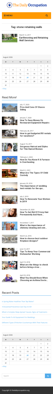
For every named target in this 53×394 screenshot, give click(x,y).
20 (27, 77)
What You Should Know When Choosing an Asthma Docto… (34, 279)
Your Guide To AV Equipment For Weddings (18, 317)
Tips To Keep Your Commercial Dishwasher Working (35, 252)
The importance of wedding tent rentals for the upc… (33, 187)
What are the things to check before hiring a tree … (34, 265)
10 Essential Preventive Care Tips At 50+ (17, 307)
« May (4, 88)
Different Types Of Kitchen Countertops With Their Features (24, 322)
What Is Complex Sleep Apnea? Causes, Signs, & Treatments (24, 312)
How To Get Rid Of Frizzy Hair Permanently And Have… (34, 213)
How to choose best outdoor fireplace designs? (34, 239)
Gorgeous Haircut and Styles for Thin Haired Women (34, 147)
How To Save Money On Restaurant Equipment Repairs (34, 121)
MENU (9, 15)
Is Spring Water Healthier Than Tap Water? (18, 301)
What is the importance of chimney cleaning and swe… (33, 226)
